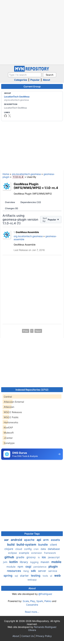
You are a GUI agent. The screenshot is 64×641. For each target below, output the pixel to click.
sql (17, 575)
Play (32, 601)
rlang (26, 570)
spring (8, 575)
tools (46, 575)
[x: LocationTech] (9, 115)
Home (6, 174)
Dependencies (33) (30, 202)
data (43, 549)
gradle (20, 557)
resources (14, 571)
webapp (32, 579)
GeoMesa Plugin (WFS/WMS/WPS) (27, 186)
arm (46, 540)
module (11, 566)
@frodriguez (45, 593)
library (24, 562)
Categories (20, 79)
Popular (35, 79)
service (52, 571)
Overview (10, 202)
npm (21, 566)
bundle (43, 544)
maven (45, 562)
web (57, 575)
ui (51, 575)
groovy (31, 557)
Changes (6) (11, 208)
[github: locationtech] (5, 115)
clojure (9, 549)
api (39, 540)
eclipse (13, 552)
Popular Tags (32, 533)
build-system (27, 544)
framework (50, 552)
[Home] (32, 70)
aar (6, 540)
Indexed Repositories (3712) (32, 389)
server (42, 571)
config (28, 549)
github (9, 557)
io (39, 557)
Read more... (32, 611)
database (54, 549)
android (17, 540)
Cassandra (32, 604)
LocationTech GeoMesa (16, 96)
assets (55, 540)
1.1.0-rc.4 (51, 188)
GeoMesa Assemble (27, 232)
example (24, 552)
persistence (40, 566)
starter (25, 575)
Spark (39, 601)
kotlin (13, 562)
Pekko (47, 601)
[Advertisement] (32, 32)
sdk (34, 571)
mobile (56, 562)
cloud (19, 549)
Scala (26, 601)
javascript (54, 557)
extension (37, 552)
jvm (5, 562)
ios (44, 557)
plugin (53, 566)
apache (29, 540)
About (46, 79)
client (53, 544)
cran (36, 548)
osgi (28, 566)
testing (36, 575)
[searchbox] (24, 74)
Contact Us (27, 636)
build (11, 544)
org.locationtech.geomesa (26, 174)
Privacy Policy (44, 636)
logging (34, 562)
